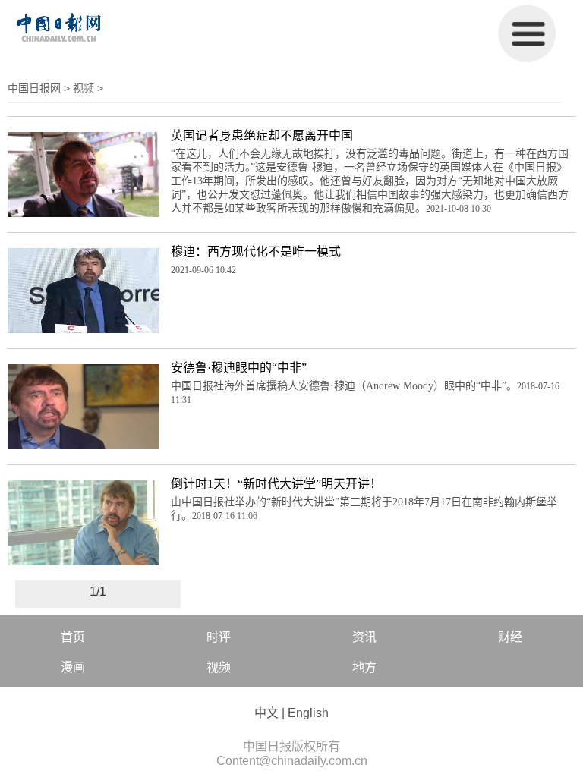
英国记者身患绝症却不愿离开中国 (262, 135)
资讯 (364, 637)
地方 (364, 667)
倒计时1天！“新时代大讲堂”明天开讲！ (276, 483)
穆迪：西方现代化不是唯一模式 (256, 251)
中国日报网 (34, 88)
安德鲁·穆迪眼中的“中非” (239, 367)
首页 (73, 637)
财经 (510, 637)
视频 (83, 88)
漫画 (73, 667)
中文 (266, 712)
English (308, 712)
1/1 (98, 591)
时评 (218, 637)
